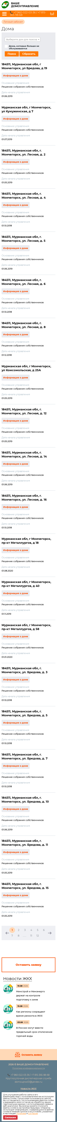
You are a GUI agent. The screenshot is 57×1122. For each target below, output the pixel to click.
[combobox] (22, 39)
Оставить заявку (32, 1055)
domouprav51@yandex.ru (28, 1081)
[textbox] (22, 39)
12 (37, 935)
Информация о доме (15, 75)
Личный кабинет (13, 21)
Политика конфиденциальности (28, 1068)
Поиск (12, 53)
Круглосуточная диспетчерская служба (28, 1078)
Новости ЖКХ (17, 978)
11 (31, 935)
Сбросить (28, 53)
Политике (21, 1113)
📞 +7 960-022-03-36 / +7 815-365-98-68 (28, 13)
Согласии (33, 1113)
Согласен (10, 1117)
